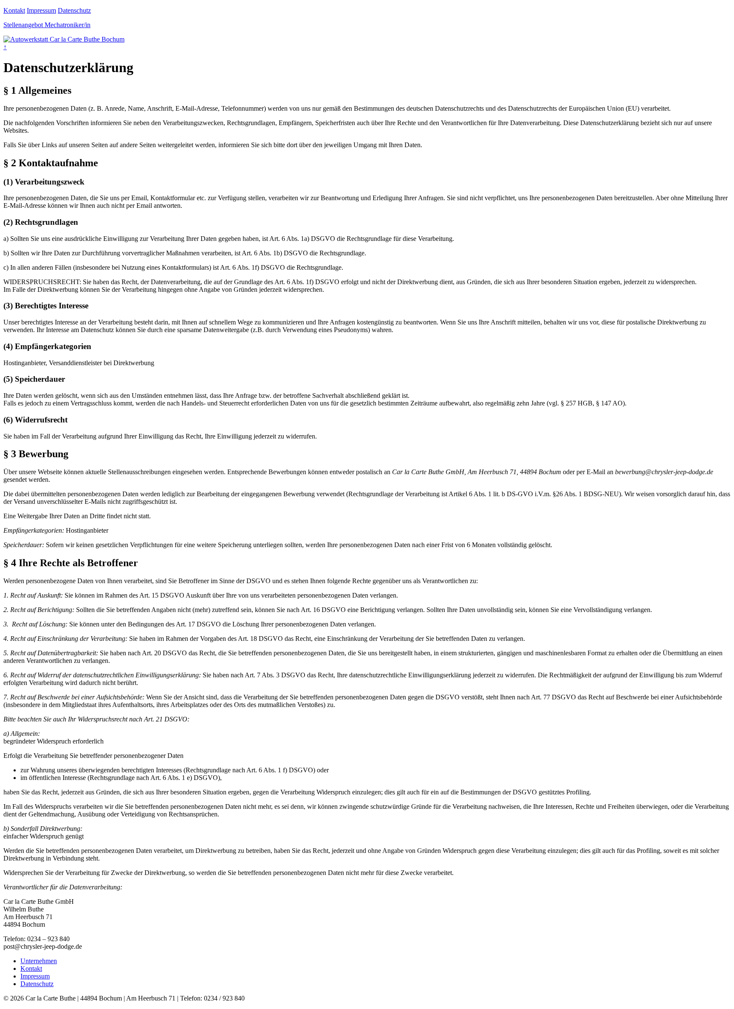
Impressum (41, 10)
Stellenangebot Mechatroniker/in (46, 24)
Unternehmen (38, 960)
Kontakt (14, 10)
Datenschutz (74, 10)
